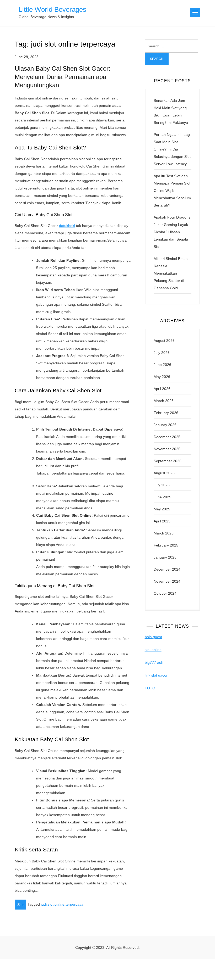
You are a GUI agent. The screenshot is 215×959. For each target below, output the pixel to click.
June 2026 (162, 365)
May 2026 (162, 377)
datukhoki (67, 226)
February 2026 (166, 413)
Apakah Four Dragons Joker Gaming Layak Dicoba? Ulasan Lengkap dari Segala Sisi (172, 232)
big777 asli (154, 662)
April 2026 (162, 389)
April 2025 (162, 521)
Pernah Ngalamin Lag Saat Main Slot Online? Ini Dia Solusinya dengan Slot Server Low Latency (172, 149)
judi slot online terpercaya (62, 904)
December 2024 (167, 569)
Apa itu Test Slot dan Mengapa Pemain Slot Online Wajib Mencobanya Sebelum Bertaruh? (172, 190)
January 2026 (165, 425)
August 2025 (164, 473)
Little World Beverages (52, 9)
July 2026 (162, 352)
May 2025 (162, 509)
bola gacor (153, 637)
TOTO (150, 688)
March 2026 (164, 401)
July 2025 (162, 485)
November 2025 (167, 449)
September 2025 (167, 461)
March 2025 (164, 533)
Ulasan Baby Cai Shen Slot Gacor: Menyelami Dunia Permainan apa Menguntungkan (62, 76)
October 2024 (165, 593)
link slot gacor (156, 675)
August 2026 (164, 340)
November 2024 (167, 581)
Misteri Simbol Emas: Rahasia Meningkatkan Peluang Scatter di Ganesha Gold (171, 273)
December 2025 (167, 437)
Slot (20, 904)
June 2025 (162, 497)
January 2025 (165, 557)
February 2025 (166, 545)
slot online (153, 650)
